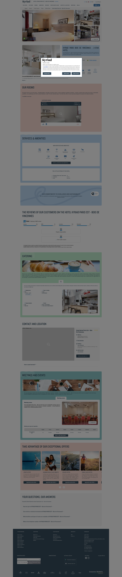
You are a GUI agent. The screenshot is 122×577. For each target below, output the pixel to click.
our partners (46, 66)
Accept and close (76, 73)
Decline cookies (66, 73)
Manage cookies (47, 73)
